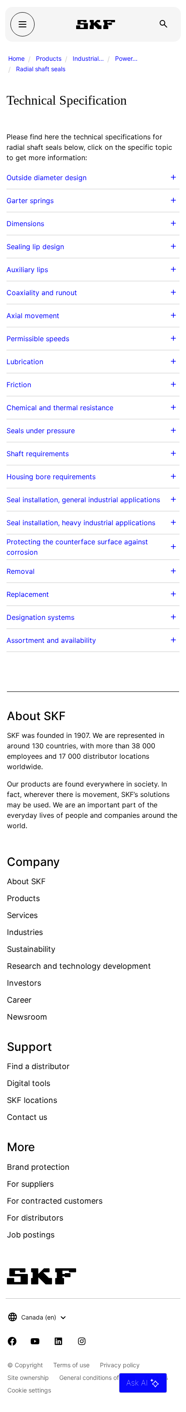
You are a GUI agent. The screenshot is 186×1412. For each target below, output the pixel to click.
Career (19, 999)
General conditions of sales (97, 1377)
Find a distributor (38, 1066)
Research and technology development (79, 966)
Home (16, 58)
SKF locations (32, 1100)
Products (48, 58)
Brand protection (38, 1167)
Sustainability (31, 949)
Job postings (31, 1234)
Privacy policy (120, 1365)
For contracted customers (55, 1200)
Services (22, 915)
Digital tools (28, 1083)
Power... (126, 58)
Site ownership (28, 1377)
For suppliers (30, 1183)
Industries (25, 932)
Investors (24, 982)
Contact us (27, 1117)
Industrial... (88, 58)
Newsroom (27, 1016)
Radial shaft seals (40, 68)
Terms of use (71, 1365)
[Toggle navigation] (22, 24)
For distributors (35, 1217)
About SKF (26, 881)
